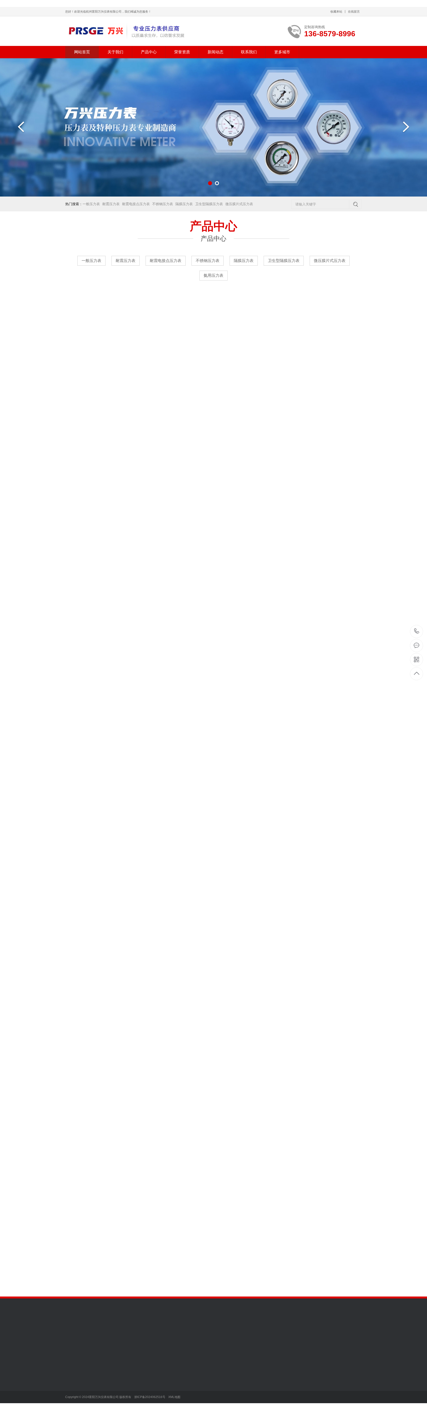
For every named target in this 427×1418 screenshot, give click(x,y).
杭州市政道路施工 (280, 1332)
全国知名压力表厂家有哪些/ (340, 1277)
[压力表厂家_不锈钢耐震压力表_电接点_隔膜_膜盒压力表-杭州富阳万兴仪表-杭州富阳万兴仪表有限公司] (125, 31)
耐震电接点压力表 (136, 204)
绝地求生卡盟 (272, 1338)
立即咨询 (304, 1000)
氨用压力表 (213, 275)
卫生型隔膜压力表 (209, 204)
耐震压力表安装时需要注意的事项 (340, 1247)
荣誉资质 (182, 52)
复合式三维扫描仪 (231, 1332)
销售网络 (72, 1390)
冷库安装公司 (96, 1332)
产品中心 (149, 52)
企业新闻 (175, 1382)
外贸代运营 (160, 1332)
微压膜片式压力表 (239, 204)
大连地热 (138, 1338)
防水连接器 (229, 1338)
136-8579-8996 (416, 631)
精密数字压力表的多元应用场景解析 (190, 1247)
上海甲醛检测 (158, 1338)
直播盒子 (314, 1338)
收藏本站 (336, 11)
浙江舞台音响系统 (186, 1338)
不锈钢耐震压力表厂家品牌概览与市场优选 (340, 1216)
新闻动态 (215, 52)
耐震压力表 (111, 204)
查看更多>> (213, 355)
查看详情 (344, 1000)
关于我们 (115, 52)
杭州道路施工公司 (311, 1332)
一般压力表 (91, 204)
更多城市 (282, 52)
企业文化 (72, 1382)
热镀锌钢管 (181, 1332)
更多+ (226, 1194)
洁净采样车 (336, 1332)
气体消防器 (119, 1332)
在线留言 (354, 11)
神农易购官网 (117, 1338)
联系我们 (249, 52)
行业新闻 (175, 1375)
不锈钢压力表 (162, 204)
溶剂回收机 (250, 1338)
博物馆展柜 (139, 1332)
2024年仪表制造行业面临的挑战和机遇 (340, 1267)
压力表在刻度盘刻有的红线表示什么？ (340, 1257)
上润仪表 (255, 1332)
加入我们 (72, 1375)
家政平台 (210, 1338)
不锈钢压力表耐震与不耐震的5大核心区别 (190, 1277)
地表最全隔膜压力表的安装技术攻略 (190, 1206)
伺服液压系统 (203, 1332)
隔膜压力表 (184, 204)
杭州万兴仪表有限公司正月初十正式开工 (340, 1206)
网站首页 (82, 52)
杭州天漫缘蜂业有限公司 (84, 1338)
